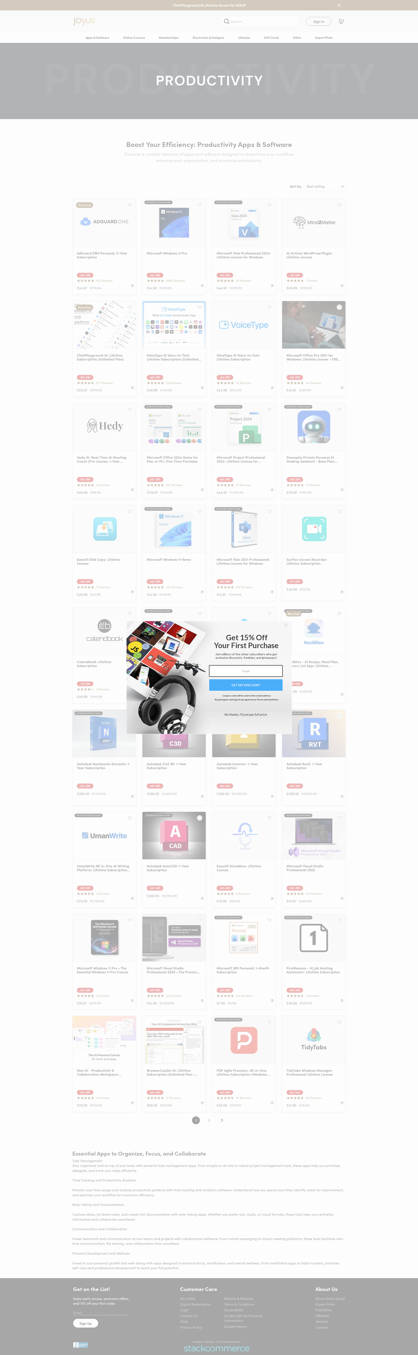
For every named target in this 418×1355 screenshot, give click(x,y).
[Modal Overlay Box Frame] (209, 677)
